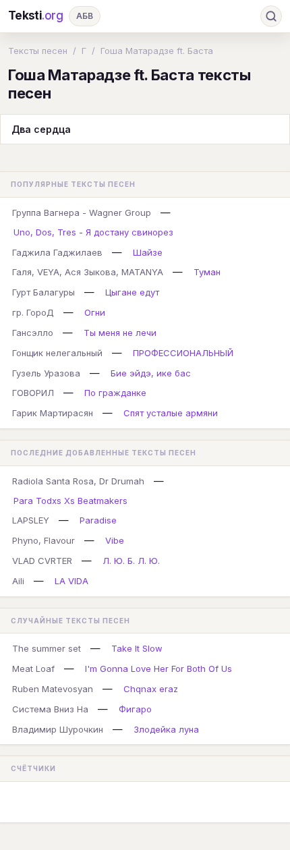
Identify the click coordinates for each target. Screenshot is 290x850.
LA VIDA (71, 580)
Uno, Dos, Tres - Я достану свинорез (93, 232)
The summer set (46, 648)
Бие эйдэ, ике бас (151, 373)
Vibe (114, 540)
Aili (18, 580)
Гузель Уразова (46, 373)
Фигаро (135, 709)
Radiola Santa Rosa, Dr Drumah (78, 481)
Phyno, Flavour (43, 540)
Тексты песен (37, 50)
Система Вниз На (50, 709)
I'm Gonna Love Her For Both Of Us (158, 668)
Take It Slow (137, 648)
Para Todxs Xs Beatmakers (70, 500)
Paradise (98, 520)
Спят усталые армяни (170, 412)
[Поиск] (271, 16)
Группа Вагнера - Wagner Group (81, 212)
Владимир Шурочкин (57, 729)
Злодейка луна (166, 729)
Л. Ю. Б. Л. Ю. (131, 560)
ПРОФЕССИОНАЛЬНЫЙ (183, 352)
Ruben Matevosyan (52, 688)
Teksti (35, 15)
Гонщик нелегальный (57, 352)
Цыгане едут (132, 292)
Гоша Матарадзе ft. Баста (156, 50)
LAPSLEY (30, 520)
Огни (94, 312)
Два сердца (41, 129)
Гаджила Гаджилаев (57, 252)
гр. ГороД (33, 312)
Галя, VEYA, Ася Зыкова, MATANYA (87, 271)
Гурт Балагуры (43, 292)
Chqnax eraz (150, 688)
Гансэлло (32, 332)
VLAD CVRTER (42, 560)
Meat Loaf (33, 668)
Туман (207, 271)
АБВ (84, 16)
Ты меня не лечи (120, 332)
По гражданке (115, 392)
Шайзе (148, 252)
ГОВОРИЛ (33, 392)
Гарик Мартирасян (52, 412)
